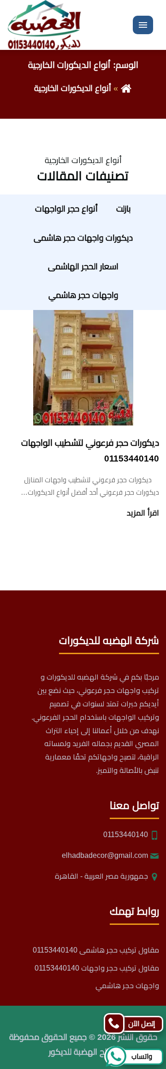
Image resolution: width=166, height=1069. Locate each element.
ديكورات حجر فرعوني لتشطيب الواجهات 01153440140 (90, 450)
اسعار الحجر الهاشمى (83, 266)
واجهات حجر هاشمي (83, 295)
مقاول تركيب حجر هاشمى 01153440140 (96, 950)
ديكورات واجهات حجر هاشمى (83, 238)
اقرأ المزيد (143, 513)
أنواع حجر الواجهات (66, 208)
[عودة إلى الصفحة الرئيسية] (126, 88)
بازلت (123, 208)
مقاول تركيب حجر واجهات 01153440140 (97, 968)
